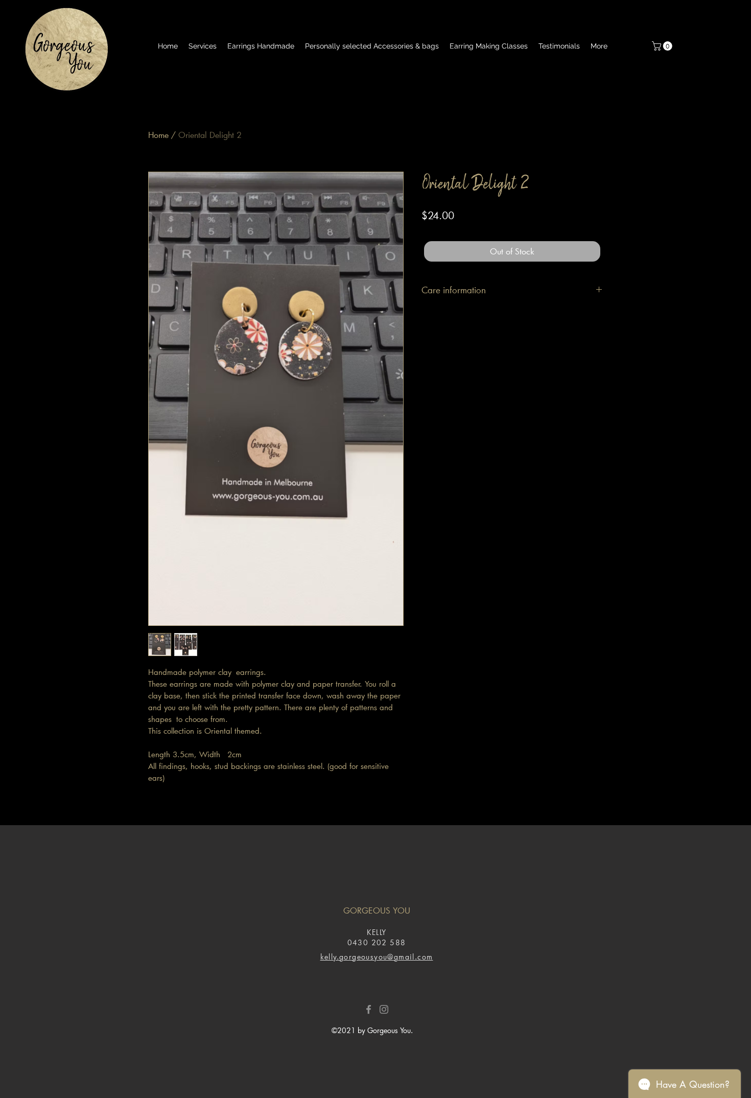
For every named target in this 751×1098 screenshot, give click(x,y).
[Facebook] (368, 1009)
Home (158, 134)
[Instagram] (384, 1009)
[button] (663, 46)
